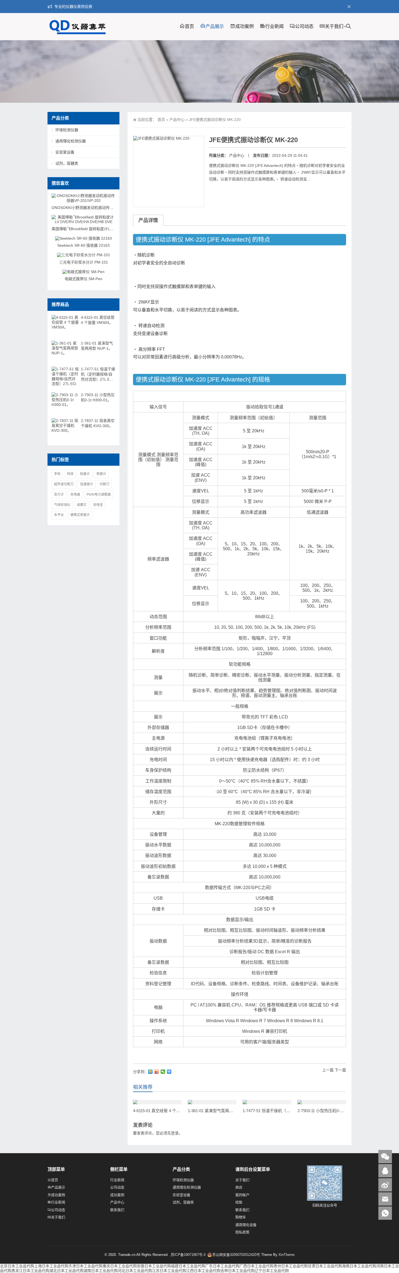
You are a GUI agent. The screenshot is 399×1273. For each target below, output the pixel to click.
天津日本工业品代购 (85, 1266)
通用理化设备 (245, 1225)
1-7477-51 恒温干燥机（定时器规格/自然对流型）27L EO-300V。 (98, 374)
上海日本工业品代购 (51, 1266)
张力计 (59, 494)
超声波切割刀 (64, 484)
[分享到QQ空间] (150, 1071)
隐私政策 (242, 1232)
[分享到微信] (163, 1071)
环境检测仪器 (66, 130)
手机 (57, 474)
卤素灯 (82, 505)
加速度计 (86, 484)
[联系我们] (385, 1170)
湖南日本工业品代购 (101, 1270)
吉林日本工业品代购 (237, 1270)
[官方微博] (385, 1184)
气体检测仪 (62, 505)
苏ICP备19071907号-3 (189, 1255)
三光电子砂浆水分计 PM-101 (83, 262)
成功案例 (244, 26)
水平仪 (59, 515)
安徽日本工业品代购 (154, 1266)
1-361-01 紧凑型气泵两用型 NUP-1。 (221, 1110)
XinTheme (286, 1255)
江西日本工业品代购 (203, 1270)
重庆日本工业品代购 (120, 1266)
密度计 (101, 474)
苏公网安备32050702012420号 (236, 1255)
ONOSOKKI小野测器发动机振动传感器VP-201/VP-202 (98, 207)
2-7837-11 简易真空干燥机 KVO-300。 (98, 423)
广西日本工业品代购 (256, 1266)
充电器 (75, 494)
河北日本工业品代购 (135, 1270)
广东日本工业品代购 (222, 1266)
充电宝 (98, 505)
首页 (189, 26)
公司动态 (304, 26)
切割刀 (104, 484)
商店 (238, 1187)
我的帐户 (242, 1195)
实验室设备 (64, 152)
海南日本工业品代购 (359, 1266)
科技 (70, 474)
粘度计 (85, 474)
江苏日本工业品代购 (169, 1270)
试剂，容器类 (66, 163)
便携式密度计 (80, 515)
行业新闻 (274, 26)
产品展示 (214, 26)
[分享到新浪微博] (156, 1071)
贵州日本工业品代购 (291, 1266)
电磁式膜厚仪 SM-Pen (83, 279)
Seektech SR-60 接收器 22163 (83, 245)
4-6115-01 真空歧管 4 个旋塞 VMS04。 (168, 1110)
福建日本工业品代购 (188, 1266)
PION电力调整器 (99, 494)
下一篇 (340, 1070)
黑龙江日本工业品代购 (30, 1270)
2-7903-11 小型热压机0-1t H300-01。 (330, 1110)
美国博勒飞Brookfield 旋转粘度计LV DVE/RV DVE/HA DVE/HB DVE (108, 229)
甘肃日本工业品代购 (325, 1266)
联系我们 (117, 1210)
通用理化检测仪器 (70, 141)
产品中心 (177, 119)
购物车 (240, 1217)
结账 (238, 1202)
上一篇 (328, 1070)
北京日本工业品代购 (17, 1266)
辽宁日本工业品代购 (272, 1270)
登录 (175, 1133)
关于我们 (334, 26)
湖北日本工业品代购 (66, 1270)
